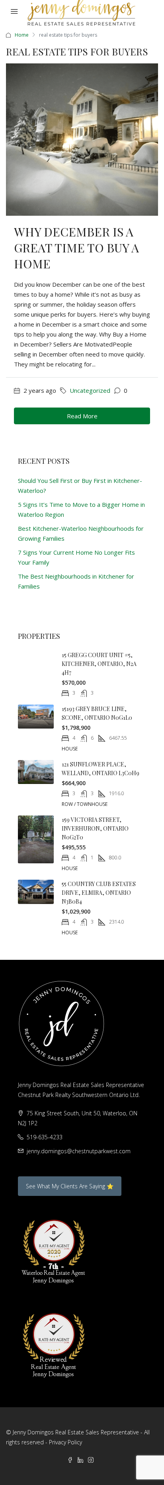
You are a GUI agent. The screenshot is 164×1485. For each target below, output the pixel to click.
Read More (82, 416)
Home (22, 35)
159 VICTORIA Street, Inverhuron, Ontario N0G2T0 (95, 828)
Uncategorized (90, 390)
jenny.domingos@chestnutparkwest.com (79, 1151)
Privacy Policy (65, 1442)
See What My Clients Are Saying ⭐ (69, 1186)
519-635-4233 (44, 1137)
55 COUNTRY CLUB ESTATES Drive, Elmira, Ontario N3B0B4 (99, 892)
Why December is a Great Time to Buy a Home (76, 248)
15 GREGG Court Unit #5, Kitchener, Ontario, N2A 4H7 (99, 663)
